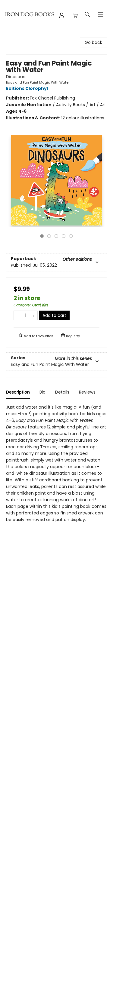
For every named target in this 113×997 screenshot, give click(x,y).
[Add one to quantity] (33, 315)
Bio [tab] (42, 392)
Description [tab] (18, 392)
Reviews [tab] (87, 392)
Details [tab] (62, 392)
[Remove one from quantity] (17, 315)
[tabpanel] (56, 472)
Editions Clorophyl (27, 88)
